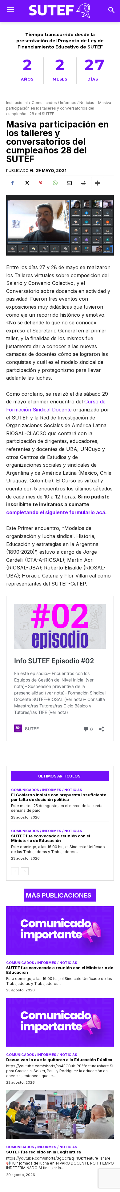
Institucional (17, 102)
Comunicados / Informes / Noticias (63, 102)
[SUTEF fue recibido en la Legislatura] (60, 1114)
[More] (97, 183)
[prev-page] (15, 871)
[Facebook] (12, 183)
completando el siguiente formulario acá (55, 512)
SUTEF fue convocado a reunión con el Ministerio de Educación (50, 838)
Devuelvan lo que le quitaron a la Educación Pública (59, 1059)
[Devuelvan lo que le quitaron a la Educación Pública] (60, 1022)
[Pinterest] (40, 183)
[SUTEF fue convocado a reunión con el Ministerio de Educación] (60, 930)
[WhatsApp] (55, 183)
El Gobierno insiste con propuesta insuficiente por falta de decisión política (58, 797)
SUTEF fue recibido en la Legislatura (43, 1151)
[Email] (69, 183)
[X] (26, 183)
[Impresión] (83, 183)
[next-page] (25, 871)
